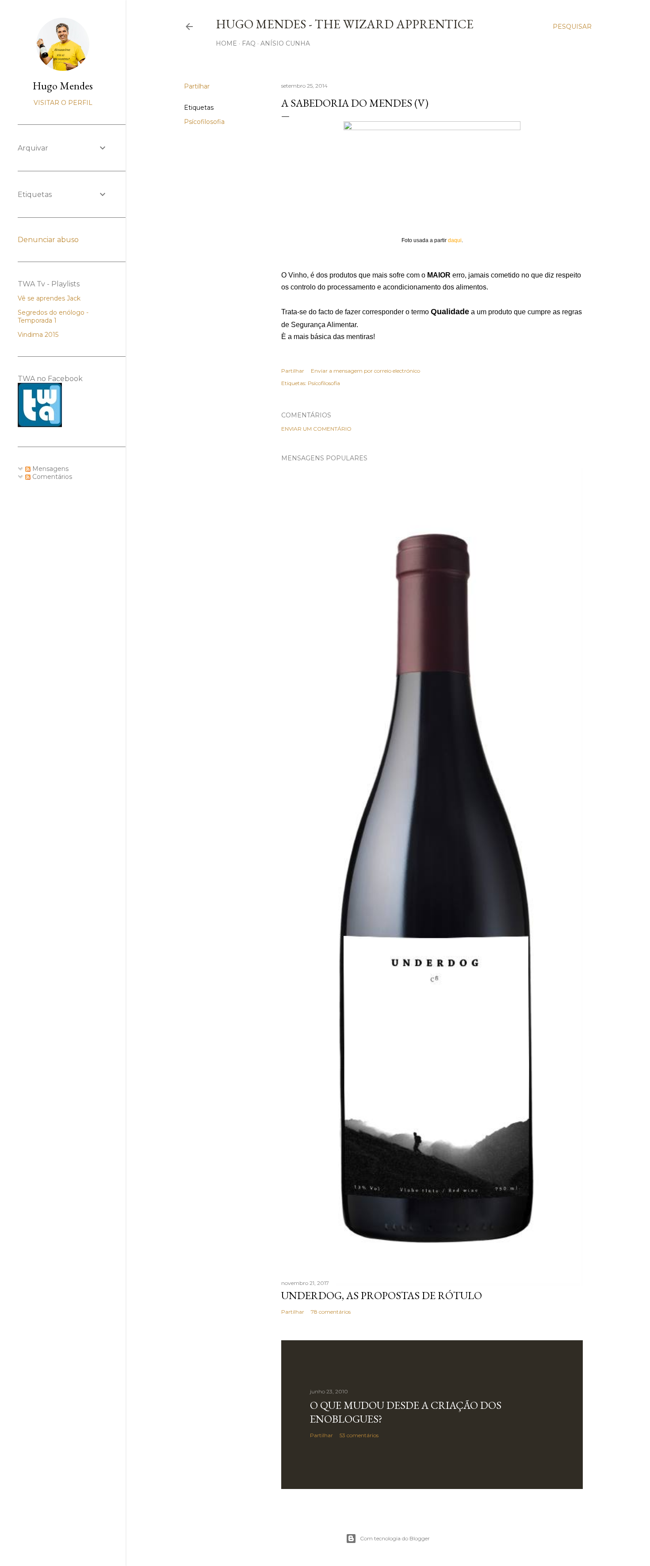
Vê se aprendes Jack (49, 298)
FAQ (249, 43)
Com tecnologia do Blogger (395, 1538)
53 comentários (359, 1435)
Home (226, 43)
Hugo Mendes (63, 86)
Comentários (51, 477)
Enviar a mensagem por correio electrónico (365, 370)
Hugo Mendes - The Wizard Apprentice (345, 24)
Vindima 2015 (38, 335)
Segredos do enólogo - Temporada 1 (53, 316)
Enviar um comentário (316, 428)
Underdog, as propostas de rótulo (381, 1295)
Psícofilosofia (204, 122)
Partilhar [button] (197, 86)
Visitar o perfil (63, 103)
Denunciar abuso (48, 239)
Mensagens (50, 469)
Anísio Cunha (285, 43)
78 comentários (331, 1311)
